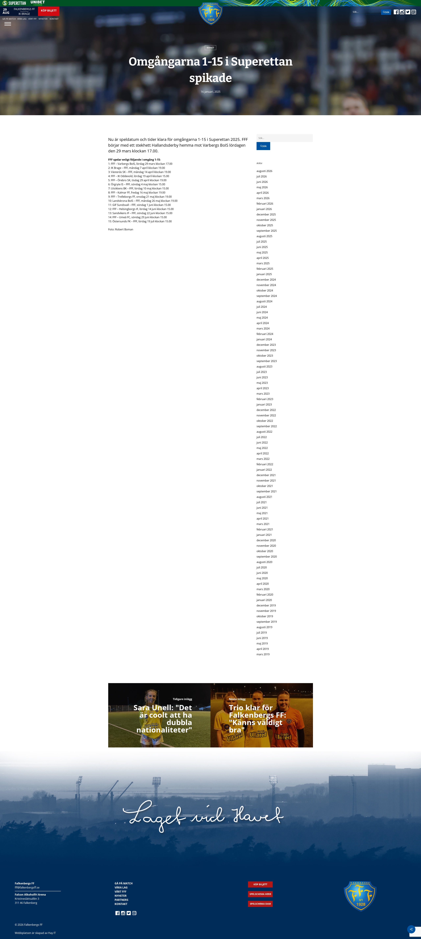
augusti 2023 (264, 366)
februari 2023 (265, 399)
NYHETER (121, 896)
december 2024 (266, 279)
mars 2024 (263, 328)
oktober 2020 (265, 551)
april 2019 (263, 649)
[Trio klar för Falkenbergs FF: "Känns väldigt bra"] (261, 715)
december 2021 (266, 475)
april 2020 (263, 584)
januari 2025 (264, 274)
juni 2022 (262, 442)
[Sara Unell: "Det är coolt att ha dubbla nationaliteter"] (159, 715)
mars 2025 (263, 263)
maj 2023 (262, 383)
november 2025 (266, 220)
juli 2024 (262, 307)
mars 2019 (263, 654)
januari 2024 (264, 339)
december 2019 (266, 605)
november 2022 (266, 415)
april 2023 (263, 388)
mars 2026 (263, 198)
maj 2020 (262, 578)
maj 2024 (262, 317)
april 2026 (263, 193)
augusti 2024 (264, 301)
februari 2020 (265, 594)
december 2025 (266, 214)
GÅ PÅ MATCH (124, 883)
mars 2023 (263, 393)
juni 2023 (262, 377)
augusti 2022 (264, 431)
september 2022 (267, 426)
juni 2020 (262, 573)
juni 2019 (262, 638)
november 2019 (266, 611)
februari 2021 (265, 529)
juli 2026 (262, 176)
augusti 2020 (264, 562)
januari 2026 (264, 209)
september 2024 (267, 296)
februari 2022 (265, 464)
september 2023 (267, 361)
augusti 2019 (264, 627)
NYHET (210, 47)
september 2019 (267, 622)
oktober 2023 (265, 355)
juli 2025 (262, 241)
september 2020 (267, 556)
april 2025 (263, 258)
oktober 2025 (265, 225)
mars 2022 (263, 459)
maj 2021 (262, 513)
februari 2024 (265, 334)
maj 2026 (262, 187)
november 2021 (266, 480)
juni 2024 (262, 312)
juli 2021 (262, 502)
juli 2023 (262, 372)
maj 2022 (262, 448)
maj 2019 (262, 643)
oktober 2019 (265, 616)
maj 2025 (262, 252)
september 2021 (267, 491)
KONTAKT (121, 904)
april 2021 (263, 518)
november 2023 (266, 350)
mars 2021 (263, 524)
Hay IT (52, 933)
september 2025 (267, 231)
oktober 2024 (265, 290)
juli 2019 (262, 632)
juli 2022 (262, 437)
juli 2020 (262, 567)
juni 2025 (262, 247)
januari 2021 (264, 535)
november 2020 (266, 546)
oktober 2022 (265, 421)
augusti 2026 (264, 171)
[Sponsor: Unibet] (38, 4)
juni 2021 (262, 507)
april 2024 (263, 323)
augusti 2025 (264, 236)
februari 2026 (265, 203)
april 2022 (263, 453)
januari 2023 (264, 404)
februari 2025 (265, 269)
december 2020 (266, 540)
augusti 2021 (264, 497)
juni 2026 (262, 182)
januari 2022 (264, 469)
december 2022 (266, 410)
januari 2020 (264, 600)
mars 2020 (263, 589)
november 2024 (266, 285)
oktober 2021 (265, 486)
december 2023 (266, 345)
